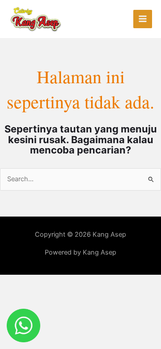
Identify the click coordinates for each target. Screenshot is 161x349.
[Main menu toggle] (142, 19)
